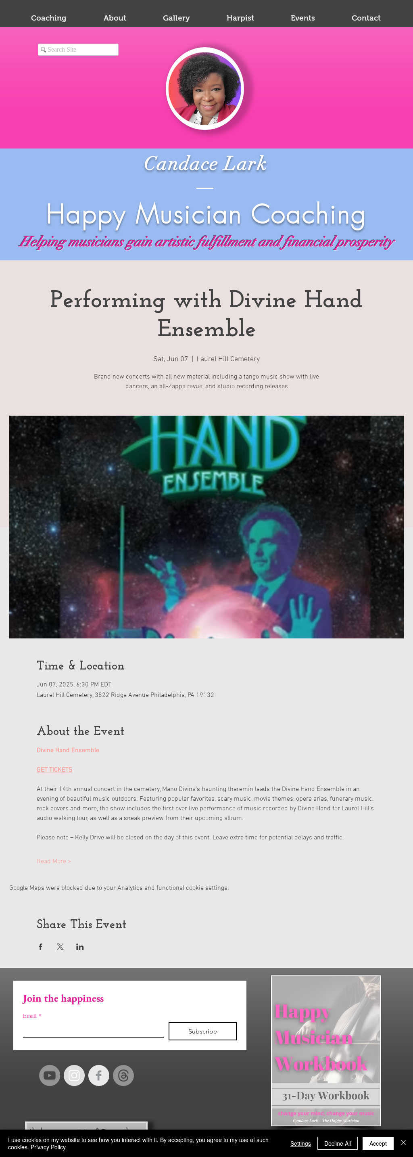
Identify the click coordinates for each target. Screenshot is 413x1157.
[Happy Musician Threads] (123, 1075)
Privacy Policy (48, 1147)
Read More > (54, 862)
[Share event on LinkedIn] (80, 947)
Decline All (337, 1143)
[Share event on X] (60, 947)
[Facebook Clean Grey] (98, 1075)
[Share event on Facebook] (40, 947)
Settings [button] (300, 1143)
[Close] (403, 1143)
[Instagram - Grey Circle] (74, 1075)
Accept (378, 1143)
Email (32, 1015)
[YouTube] (49, 1075)
